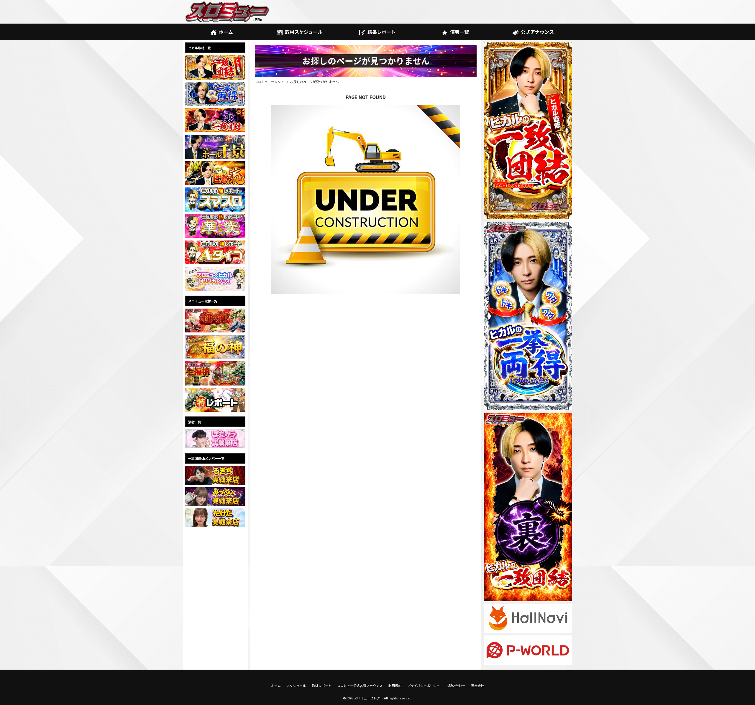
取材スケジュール (303, 31)
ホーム (226, 31)
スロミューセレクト (269, 81)
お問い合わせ (455, 685)
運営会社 (477, 685)
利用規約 (394, 685)
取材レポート (321, 685)
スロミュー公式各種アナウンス (360, 685)
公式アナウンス (537, 31)
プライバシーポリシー (423, 685)
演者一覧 (459, 31)
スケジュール (296, 685)
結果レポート (381, 31)
